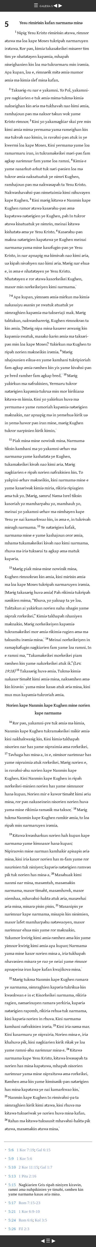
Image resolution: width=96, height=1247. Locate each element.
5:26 (12, 1229)
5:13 (12, 1176)
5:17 (12, 1203)
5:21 (12, 1211)
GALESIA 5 (46, 6)
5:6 (11, 1150)
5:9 (11, 1158)
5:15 (12, 1185)
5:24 (12, 1220)
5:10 (12, 1167)
